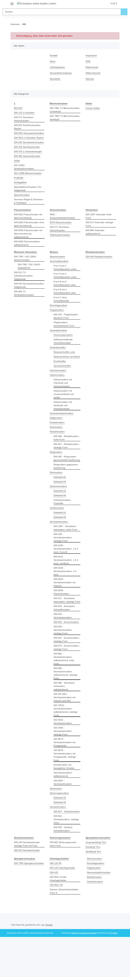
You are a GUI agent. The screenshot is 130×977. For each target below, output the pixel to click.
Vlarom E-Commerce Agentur (84, 933)
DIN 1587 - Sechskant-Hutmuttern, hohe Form (65, 528)
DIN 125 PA (55, 863)
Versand (48, 925)
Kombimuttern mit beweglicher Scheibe (64, 766)
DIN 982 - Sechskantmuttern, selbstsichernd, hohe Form (64, 658)
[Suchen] (124, 11)
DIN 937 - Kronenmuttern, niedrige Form (67, 639)
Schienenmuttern (58, 486)
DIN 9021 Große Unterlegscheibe (58, 879)
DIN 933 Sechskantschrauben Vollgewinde (29, 285)
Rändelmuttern (57, 431)
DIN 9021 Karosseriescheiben (29, 133)
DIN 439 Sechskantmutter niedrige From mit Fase (27, 844)
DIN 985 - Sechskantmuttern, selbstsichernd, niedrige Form (65, 673)
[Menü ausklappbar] (12, 3)
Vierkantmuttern (58, 807)
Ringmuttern (56, 452)
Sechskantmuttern (59, 521)
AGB (88, 61)
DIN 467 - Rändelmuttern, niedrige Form (66, 446)
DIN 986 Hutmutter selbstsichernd (95, 232)
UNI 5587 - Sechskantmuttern (63, 782)
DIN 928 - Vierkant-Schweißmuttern (63, 829)
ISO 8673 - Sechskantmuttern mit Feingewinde (64, 742)
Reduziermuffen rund (64, 352)
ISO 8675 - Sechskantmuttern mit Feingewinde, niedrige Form (65, 755)
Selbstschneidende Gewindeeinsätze (63, 341)
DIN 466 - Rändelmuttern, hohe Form (66, 438)
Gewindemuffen (58, 347)
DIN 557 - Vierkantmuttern (67, 811)
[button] (93, 3)
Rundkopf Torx (93, 847)
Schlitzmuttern (57, 508)
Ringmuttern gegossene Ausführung (66, 466)
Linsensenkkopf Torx (96, 842)
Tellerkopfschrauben (60, 235)
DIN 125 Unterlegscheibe (62, 868)
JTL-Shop (113, 933)
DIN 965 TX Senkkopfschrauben (24, 293)
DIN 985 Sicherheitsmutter (27, 156)
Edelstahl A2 (60, 477)
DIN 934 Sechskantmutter (27, 147)
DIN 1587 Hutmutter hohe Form (98, 216)
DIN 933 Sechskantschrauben (29, 142)
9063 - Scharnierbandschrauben (62, 216)
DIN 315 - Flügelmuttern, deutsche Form (66, 316)
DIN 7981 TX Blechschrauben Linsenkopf (65, 110)
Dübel (17, 160)
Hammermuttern (58, 370)
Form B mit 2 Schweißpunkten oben (65, 283)
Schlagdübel (20, 182)
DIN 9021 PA (56, 885)
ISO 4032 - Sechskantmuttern (63, 721)
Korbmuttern (56, 427)
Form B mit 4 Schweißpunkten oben (65, 291)
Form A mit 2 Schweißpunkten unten (65, 267)
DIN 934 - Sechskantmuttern (63, 616)
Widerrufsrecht (93, 73)
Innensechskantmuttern (61, 413)
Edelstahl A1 (60, 512)
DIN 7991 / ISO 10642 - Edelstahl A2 (29, 266)
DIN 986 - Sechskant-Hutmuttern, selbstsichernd (64, 686)
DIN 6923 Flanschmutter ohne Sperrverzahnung (29, 224)
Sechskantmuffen (62, 365)
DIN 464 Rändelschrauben (99, 256)
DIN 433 (54, 872)
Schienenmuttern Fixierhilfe (62, 502)
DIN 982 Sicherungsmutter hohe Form (63, 844)
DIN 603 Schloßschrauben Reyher (27, 127)
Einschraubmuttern (63, 335)
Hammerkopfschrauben (98, 872)
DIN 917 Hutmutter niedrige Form (99, 224)
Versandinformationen (61, 73)
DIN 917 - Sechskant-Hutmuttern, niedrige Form (67, 600)
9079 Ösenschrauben (61, 222)
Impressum (91, 55)
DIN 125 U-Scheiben (24, 112)
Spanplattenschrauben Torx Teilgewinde (28, 189)
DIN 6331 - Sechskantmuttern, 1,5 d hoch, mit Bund (66, 560)
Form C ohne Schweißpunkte (61, 299)
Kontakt (53, 55)
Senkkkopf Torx (93, 851)
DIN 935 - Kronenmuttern (66, 622)
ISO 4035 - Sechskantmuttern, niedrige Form (63, 731)
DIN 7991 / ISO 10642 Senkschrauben (25, 258)
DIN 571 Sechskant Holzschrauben (23, 119)
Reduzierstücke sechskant (67, 356)
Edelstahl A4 (60, 481)
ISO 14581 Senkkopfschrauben (24, 167)
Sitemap (90, 79)
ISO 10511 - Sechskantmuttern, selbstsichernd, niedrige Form (65, 710)
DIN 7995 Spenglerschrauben (29, 863)
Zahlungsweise (57, 67)
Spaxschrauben (22, 195)
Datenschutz (92, 67)
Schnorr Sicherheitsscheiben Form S (64, 891)
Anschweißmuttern (59, 261)
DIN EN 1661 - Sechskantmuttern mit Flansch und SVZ (64, 697)
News (52, 61)
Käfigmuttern (56, 418)
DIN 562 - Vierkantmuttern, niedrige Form (66, 819)
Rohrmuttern (56, 472)
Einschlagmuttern (58, 305)
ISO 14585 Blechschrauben (28, 173)
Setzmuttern (56, 788)
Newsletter (55, 79)
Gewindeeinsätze (58, 330)
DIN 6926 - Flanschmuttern (61, 592)
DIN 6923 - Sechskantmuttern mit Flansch (64, 582)
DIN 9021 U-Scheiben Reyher (29, 137)
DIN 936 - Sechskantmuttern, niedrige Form (63, 630)
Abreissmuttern (57, 256)
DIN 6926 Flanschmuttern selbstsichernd (27, 243)
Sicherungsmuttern (59, 793)
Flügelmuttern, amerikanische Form (64, 324)
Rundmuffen (60, 361)
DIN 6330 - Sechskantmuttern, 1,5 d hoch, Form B (66, 548)
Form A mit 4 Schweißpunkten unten (65, 275)
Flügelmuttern (57, 310)
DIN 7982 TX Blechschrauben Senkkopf (65, 118)
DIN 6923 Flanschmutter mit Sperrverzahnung (28, 216)
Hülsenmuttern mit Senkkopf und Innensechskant (63, 405)
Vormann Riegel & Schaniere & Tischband (28, 201)
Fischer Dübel (93, 108)
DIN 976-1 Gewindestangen (28, 151)
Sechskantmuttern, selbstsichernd (63, 774)
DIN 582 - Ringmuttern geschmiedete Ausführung (67, 458)
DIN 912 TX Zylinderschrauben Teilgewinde (23, 275)
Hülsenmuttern (57, 375)
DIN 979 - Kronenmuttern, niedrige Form (67, 647)
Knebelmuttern (57, 422)
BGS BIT (18, 108)
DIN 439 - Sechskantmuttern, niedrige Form (63, 537)
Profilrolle (18, 177)
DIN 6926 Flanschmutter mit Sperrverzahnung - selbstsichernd (28, 233)
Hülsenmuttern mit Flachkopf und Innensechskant (63, 382)
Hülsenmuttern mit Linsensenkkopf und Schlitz (64, 394)
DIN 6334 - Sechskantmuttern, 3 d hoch (65, 571)
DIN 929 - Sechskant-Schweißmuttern (64, 608)
